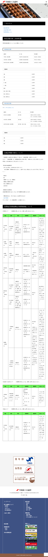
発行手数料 (6, 197)
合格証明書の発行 (7, 30)
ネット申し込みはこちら (9, 107)
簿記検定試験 (7, 103)
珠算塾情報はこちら (8, 32)
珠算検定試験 (7, 49)
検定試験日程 (6, 27)
